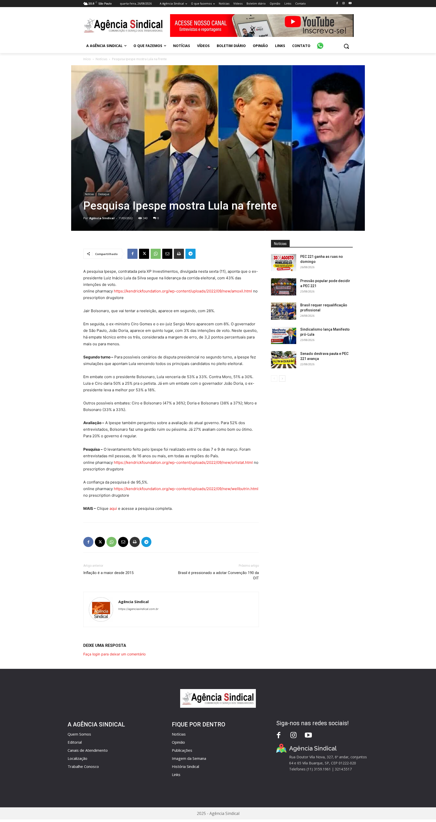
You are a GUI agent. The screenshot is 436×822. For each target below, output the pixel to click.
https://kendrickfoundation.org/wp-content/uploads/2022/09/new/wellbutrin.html (186, 488)
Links (176, 774)
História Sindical (185, 766)
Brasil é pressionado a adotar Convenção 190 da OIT (218, 575)
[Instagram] (343, 3)
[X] (144, 254)
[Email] (167, 254)
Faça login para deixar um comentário (114, 654)
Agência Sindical (102, 218)
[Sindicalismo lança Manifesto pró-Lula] (283, 335)
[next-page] (282, 378)
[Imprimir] (179, 254)
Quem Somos (79, 734)
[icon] (320, 43)
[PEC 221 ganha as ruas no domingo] (283, 262)
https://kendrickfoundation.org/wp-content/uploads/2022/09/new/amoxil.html (183, 291)
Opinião (178, 742)
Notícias (101, 59)
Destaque (103, 194)
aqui (113, 508)
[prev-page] (274, 378)
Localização (77, 758)
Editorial (75, 742)
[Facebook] (337, 3)
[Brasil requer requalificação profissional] (283, 311)
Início (87, 59)
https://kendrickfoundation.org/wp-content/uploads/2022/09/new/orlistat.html (183, 462)
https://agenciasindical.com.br (138, 609)
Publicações (182, 750)
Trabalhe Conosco (83, 766)
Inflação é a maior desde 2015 (108, 572)
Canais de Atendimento (88, 750)
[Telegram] (190, 254)
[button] (346, 46)
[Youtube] (350, 3)
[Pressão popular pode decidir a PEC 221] (283, 287)
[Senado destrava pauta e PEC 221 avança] (283, 360)
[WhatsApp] (156, 254)
